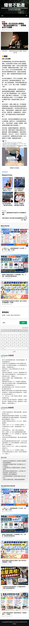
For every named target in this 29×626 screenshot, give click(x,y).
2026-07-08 (8, 616)
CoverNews (21, 622)
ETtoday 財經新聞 (8, 408)
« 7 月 (14, 351)
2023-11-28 (9, 29)
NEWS (3, 21)
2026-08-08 (8, 278)
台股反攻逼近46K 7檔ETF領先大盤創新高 (13, 430)
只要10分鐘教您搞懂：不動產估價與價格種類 (14, 479)
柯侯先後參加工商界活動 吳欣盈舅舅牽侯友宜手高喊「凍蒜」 (14, 218)
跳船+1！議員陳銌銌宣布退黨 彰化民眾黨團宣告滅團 (14, 212)
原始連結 (4, 172)
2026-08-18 (8, 251)
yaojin (4, 29)
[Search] (26, 15)
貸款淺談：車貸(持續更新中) (10, 474)
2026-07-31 (8, 304)
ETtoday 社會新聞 (8, 355)
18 (6, 342)
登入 (10, 315)
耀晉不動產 (14, 5)
